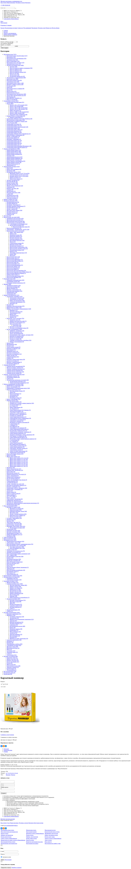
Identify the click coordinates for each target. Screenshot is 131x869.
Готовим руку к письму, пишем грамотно (22, 403)
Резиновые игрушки (13, 530)
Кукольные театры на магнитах (16, 282)
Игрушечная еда (15, 590)
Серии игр (20, 28)
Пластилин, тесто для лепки (15, 318)
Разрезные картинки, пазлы (18, 511)
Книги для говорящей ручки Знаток (17, 479)
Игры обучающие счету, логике (16, 545)
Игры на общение (16, 70)
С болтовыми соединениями (18, 224)
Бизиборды (11, 536)
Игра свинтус (48, 841)
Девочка (13, 774)
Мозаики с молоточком (14, 289)
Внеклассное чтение (13, 473)
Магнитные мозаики (13, 287)
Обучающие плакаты (13, 377)
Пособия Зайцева (12, 203)
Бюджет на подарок (6, 44)
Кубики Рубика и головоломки (16, 116)
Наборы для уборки (16, 588)
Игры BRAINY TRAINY (14, 98)
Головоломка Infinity (13, 137)
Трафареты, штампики (17, 330)
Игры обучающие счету (17, 548)
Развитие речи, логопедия (15, 470)
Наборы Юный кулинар (14, 162)
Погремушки (11, 529)
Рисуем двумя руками (13, 478)
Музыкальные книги (13, 504)
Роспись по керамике (16, 337)
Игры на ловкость (16, 69)
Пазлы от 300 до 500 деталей (18, 107)
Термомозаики (12, 292)
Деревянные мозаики (14, 285)
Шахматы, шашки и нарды (15, 84)
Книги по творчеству (14, 389)
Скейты (10, 611)
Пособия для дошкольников (15, 501)
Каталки (10, 521)
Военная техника (15, 244)
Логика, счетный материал (18, 514)
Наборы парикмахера (16, 593)
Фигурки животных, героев (18, 585)
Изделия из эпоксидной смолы (16, 359)
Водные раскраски (16, 332)
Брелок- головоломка (13, 136)
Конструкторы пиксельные (15, 276)
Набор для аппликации (17, 300)
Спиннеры (10, 187)
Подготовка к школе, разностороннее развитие (23, 438)
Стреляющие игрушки (14, 645)
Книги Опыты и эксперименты (16, 161)
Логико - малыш (12, 209)
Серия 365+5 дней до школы (18, 412)
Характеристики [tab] (8, 750)
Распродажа (8, 674)
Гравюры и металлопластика (15, 306)
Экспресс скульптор (13, 180)
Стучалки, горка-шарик (14, 518)
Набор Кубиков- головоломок (15, 135)
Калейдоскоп (11, 191)
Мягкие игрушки (12, 582)
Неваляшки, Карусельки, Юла (16, 526)
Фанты (10, 90)
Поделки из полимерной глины (19, 328)
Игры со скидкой (12, 99)
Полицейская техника (17, 250)
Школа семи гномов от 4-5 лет (19, 463)
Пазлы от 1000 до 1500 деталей (19, 111)
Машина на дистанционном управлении (22, 619)
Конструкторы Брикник (14, 228)
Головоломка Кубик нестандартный (17, 127)
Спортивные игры (13, 81)
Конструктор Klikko (13, 269)
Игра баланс (11, 564)
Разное (13, 254)
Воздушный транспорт (17, 240)
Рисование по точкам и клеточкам (19, 422)
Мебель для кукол (12, 659)
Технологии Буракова (16, 411)
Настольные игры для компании (16, 58)
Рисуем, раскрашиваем (14, 329)
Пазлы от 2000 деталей (17, 113)
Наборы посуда (15, 589)
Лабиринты (10, 568)
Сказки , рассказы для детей (15, 484)
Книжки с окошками (13, 486)
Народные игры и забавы (17, 515)
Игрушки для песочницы (18, 600)
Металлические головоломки (16, 120)
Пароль (2, 854)
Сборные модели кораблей (15, 370)
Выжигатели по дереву (14, 307)
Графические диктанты (14, 500)
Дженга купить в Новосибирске (53, 838)
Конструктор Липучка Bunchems (16, 270)
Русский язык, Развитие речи (18, 430)
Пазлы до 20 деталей (16, 106)
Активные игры (12, 59)
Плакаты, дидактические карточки (14, 374)
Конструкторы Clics (13, 258)
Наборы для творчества (11, 295)
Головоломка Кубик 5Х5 (14, 140)
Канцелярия (11, 350)
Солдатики (11, 650)
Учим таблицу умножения (15, 499)
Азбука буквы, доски (13, 542)
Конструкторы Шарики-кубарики (16, 273)
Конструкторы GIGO (13, 256)
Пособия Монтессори (13, 207)
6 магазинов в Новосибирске (11, 18)
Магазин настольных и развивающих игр (11, 1)
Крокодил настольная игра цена (34, 841)
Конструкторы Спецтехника (18, 247)
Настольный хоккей (31, 831)
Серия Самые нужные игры (18, 445)
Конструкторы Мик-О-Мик (15, 261)
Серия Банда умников (16, 421)
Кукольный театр (9, 278)
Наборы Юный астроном (14, 154)
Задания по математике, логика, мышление (22, 434)
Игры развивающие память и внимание (18, 553)
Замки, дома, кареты (16, 232)
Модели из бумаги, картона (15, 367)
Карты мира (11, 471)
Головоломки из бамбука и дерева (17, 121)
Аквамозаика (11, 293)
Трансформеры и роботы (14, 644)
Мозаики (7, 284)
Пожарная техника (16, 235)
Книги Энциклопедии (14, 469)
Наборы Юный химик (14, 150)
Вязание (13, 317)
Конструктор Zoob (12, 262)
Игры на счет (14, 73)
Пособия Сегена (12, 213)
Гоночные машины (16, 239)
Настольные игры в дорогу (15, 83)
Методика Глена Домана (14, 210)
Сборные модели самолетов (15, 371)
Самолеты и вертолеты (14, 640)
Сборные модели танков (14, 373)
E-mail (2, 851)
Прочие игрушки (15, 516)
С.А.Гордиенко (14, 440)
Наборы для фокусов (10, 199)
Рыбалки (13, 596)
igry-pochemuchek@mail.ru (11, 825)
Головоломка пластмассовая (15, 102)
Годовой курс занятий (16, 415)
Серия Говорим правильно (18, 433)
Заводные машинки (16, 634)
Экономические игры (14, 64)
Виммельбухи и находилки (15, 385)
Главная (6, 30)
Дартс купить (48, 840)
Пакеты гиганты (15, 177)
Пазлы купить (29, 835)
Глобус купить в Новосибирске (9, 838)
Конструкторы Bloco (13, 263)
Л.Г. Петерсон (14, 408)
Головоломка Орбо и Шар (14, 129)
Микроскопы (11, 165)
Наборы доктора (15, 586)
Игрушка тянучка (12, 184)
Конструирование (15, 393)
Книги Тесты (11, 455)
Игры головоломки (13, 61)
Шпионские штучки (13, 648)
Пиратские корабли (16, 236)
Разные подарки (12, 183)
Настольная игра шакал (32, 843)
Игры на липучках (13, 563)
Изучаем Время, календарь (15, 556)
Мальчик (8, 774)
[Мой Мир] (6, 746)
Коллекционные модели (17, 626)
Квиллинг (13, 303)
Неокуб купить (30, 840)
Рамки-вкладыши (16, 510)
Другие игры (14, 75)
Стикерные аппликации (17, 302)
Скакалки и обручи (16, 605)
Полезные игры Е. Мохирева (18, 414)
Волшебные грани (15, 397)
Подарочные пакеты (14, 172)
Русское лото (11, 85)
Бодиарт (10, 345)
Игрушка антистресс (13, 192)
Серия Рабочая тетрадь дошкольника (20, 418)
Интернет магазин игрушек (8, 819)
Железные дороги (12, 646)
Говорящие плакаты (13, 376)
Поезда (13, 241)
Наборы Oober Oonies (13, 274)
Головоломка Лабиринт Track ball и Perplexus (19, 118)
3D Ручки (7, 215)
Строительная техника (17, 243)
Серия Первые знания (16, 449)
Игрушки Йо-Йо (12, 181)
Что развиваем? (27, 28)
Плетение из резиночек (14, 354)
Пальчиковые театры (13, 281)
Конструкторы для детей (12, 217)
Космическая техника (17, 246)
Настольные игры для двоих (15, 62)
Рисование (14, 396)
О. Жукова (13, 425)
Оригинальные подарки (12, 166)
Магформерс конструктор (51, 833)
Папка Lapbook (11, 495)
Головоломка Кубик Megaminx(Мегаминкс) (19, 146)
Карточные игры (12, 79)
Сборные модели (9, 365)
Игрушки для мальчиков (12, 612)
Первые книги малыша (13, 477)
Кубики (10, 557)
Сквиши (10, 189)
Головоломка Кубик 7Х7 (14, 144)
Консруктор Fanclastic (13, 267)
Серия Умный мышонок (17, 447)
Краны (12, 627)
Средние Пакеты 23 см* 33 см (19, 174)
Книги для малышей (13, 386)
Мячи (12, 603)
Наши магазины (11, 2)
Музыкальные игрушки (17, 527)
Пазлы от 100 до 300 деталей (18, 109)
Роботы (13, 233)
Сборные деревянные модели (16, 369)
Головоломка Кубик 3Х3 (14, 132)
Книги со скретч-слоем (13, 493)
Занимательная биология (14, 157)
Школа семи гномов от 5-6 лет (19, 464)
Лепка (12, 392)
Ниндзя (12, 255)
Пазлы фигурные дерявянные (18, 114)
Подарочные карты (9, 672)
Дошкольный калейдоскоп (17, 452)
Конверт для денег (12, 188)
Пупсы (10, 663)
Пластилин (17, 325)
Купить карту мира (50, 836)
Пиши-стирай (11, 492)
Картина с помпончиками (14, 362)
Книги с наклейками (13, 399)
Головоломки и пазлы (11, 101)
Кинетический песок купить (52, 831)
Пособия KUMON (15, 402)
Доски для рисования (16, 333)
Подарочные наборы (13, 363)
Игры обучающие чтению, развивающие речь (20, 544)
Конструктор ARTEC (13, 266)
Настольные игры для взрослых (16, 94)
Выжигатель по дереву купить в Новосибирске (13, 840)
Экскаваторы (14, 618)
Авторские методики (10, 200)
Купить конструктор (6, 836)
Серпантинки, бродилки (14, 523)
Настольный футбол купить (8, 841)
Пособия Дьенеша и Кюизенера (16, 206)
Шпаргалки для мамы (13, 560)
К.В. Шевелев (14, 426)
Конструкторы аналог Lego (15, 231)
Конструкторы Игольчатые (15, 265)
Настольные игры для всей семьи (17, 55)
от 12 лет (15, 773)
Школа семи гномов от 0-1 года (19, 458)
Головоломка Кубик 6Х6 (14, 142)
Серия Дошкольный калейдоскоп (19, 429)
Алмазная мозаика (13, 356)
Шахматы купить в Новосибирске (35, 833)
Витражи (10, 304)
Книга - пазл (11, 497)
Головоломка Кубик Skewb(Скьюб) (17, 147)
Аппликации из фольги (17, 298)
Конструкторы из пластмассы (16, 222)
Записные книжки (12, 198)
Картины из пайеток (13, 348)
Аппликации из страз (17, 299)
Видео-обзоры (55, 28)
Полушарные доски (12, 571)
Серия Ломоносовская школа (18, 437)
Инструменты (14, 594)
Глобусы (10, 378)
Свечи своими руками (13, 347)
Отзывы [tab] (6, 751)
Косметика (11, 170)
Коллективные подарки (11, 28)
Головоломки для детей (14, 124)
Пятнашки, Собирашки (14, 139)
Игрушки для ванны (13, 531)
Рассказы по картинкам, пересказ (16, 485)
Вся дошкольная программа (18, 444)
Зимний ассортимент (13, 609)
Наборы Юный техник (14, 153)
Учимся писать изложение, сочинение (20, 432)
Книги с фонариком (13, 475)
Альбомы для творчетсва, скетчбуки (20, 340)
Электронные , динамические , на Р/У (18, 229)
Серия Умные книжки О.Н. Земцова (20, 410)
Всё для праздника (10, 671)
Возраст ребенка (5, 41)
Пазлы (10, 103)
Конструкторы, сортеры (14, 525)
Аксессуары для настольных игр (16, 95)
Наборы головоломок (16, 117)
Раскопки (10, 155)
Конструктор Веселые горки (21, 226)
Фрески (10, 343)
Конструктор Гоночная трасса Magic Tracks (19, 272)
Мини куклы (11, 664)
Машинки (11, 615)
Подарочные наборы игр (17, 76)
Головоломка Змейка (13, 128)
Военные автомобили (16, 622)
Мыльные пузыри (15, 601)
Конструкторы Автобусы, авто (19, 248)
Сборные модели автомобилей (16, 366)
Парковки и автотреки (14, 614)
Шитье (13, 314)
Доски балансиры (12, 574)
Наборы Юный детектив (14, 159)
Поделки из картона (13, 352)
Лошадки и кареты (13, 667)
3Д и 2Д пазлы (12, 122)
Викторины (11, 57)
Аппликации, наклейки (14, 296)
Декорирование (15, 313)
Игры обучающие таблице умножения (18, 567)
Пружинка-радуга (12, 195)
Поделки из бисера (16, 311)
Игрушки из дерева (13, 507)
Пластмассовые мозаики (14, 291)
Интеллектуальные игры (14, 80)
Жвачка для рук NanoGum (15, 185)
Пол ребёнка (4, 43)
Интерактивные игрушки (12, 577)
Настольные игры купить (7, 830)
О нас (8, 823)
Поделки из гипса (15, 326)
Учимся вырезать (12, 481)
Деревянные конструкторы (15, 218)
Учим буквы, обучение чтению (18, 448)
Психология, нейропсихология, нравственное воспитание (23, 503)
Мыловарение (12, 344)
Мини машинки (15, 631)
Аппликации (14, 395)
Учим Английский (10, 537)
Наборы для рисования (17, 341)
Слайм (10, 194)
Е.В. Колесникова (15, 404)
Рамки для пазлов (15, 110)
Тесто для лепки (15, 324)
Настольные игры (10, 54)
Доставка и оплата (20, 2)
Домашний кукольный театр (15, 280)
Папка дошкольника (16, 407)
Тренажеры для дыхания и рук (16, 551)
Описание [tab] (6, 749)
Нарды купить (4, 833)
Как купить (4, 2)
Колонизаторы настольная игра (9, 843)
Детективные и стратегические (16, 77)
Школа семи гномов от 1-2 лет (19, 459)
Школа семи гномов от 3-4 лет (19, 462)
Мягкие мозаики (12, 288)
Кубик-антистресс (12, 196)
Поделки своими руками (17, 391)
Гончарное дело (15, 319)
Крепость (13, 251)
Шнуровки (14, 512)
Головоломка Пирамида (14, 131)
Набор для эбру (12, 355)
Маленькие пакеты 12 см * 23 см (19, 173)
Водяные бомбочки (15, 607)
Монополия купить (31, 830)
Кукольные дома (12, 657)
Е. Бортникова (14, 423)
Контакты (27, 2)
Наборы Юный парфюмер (10, 34)
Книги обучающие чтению (15, 453)
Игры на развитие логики (18, 72)
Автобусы (13, 633)
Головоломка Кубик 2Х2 (14, 125)
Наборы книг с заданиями (14, 489)
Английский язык (12, 482)
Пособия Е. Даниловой (13, 205)
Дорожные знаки (12, 652)
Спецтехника (11, 655)
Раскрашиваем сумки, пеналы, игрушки (21, 334)
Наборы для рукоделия (32, 836)
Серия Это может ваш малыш (18, 451)
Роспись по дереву (16, 339)
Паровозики (14, 630)
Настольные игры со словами (15, 88)
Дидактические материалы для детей (18, 380)
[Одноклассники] (4, 746)
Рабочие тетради (12, 400)
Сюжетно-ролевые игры (15, 583)
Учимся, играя (12, 549)
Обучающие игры (10, 540)
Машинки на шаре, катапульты (19, 638)
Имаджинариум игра (50, 830)
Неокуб (10, 168)
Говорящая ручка (12, 578)
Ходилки (13, 66)
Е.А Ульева (14, 406)
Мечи (9, 649)
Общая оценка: (4, 787)
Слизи (9, 653)
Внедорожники (15, 635)
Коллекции (34, 28)
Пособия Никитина (13, 202)
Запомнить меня (6, 857)
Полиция (13, 637)
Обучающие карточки (14, 559)
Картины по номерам (17, 336)
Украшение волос (12, 351)
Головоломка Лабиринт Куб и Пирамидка (19, 133)
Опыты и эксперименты (10, 33)
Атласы (10, 490)
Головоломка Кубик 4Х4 (14, 143)
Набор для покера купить (51, 835)
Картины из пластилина (17, 322)
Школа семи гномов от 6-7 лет (19, 466)
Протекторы (11, 96)
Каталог (3, 28)
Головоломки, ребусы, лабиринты (17, 488)
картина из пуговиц (13, 360)
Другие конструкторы (17, 225)
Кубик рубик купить (31, 838)
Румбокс (10, 358)
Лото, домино (12, 555)
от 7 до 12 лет (9, 773)
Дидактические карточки (18, 381)
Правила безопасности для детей (16, 474)
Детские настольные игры (15, 65)
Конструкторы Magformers (15, 259)
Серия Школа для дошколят (18, 419)
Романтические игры (13, 92)
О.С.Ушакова (14, 441)
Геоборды (10, 214)
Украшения (14, 315)
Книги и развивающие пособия (13, 384)
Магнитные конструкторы (15, 220)
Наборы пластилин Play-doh (18, 321)
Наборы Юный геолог (13, 163)
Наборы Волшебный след (14, 534)
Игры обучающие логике (15, 562)
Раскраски (11, 467)
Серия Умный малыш (16, 443)
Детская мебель (11, 670)
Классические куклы (13, 666)
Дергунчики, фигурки (13, 522)
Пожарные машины (16, 629)
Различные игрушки (11, 581)
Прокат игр (49, 28)
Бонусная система (38, 823)
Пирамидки (11, 519)
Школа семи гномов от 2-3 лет (19, 460)
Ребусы (10, 566)
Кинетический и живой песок (13, 575)
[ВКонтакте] (1, 746)
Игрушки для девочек (11, 656)
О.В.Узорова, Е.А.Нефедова (18, 436)
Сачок (12, 608)
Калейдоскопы (11, 668)
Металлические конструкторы (16, 221)
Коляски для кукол (13, 660)
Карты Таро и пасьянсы (14, 169)
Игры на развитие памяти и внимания (21, 68)
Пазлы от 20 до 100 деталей (18, 105)
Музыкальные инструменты (15, 541)
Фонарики (10, 641)
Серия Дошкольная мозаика (18, 417)
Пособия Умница (12, 211)
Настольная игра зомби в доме (52, 843)
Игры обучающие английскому (16, 570)
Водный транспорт (16, 237)
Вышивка (14, 310)
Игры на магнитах (10, 538)
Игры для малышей (10, 505)
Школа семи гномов (13, 456)
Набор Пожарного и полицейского (19, 597)
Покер (9, 87)
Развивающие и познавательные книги (18, 388)
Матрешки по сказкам (16, 508)
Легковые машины (16, 623)
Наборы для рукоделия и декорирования (19, 308)
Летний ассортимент (13, 598)
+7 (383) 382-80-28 (5, 5)
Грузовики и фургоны (17, 616)
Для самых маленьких (17, 547)
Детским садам (41, 28)
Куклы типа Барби (13, 661)
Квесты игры (11, 91)
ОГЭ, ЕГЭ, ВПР (12, 496)
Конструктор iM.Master (14, 277)
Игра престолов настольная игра (9, 831)
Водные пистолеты (16, 604)
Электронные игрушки (14, 579)
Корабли (10, 642)
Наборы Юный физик (14, 151)
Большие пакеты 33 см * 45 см (19, 176)
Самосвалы (14, 624)
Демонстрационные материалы (19, 382)
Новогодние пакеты (16, 179)
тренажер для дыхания (14, 552)
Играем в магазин (15, 592)
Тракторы (13, 620)
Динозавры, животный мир (18, 252)
